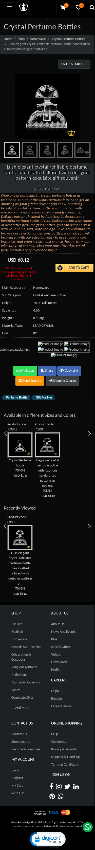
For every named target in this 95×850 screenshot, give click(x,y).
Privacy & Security (64, 749)
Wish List (17, 793)
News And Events (63, 632)
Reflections (19, 675)
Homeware (38, 39)
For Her (16, 624)
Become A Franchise (25, 749)
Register (57, 699)
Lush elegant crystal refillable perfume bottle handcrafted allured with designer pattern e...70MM (20, 573)
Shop (21, 39)
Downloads (59, 662)
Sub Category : (12, 295)
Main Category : (13, 288)
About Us (57, 624)
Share (48, 371)
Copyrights (58, 742)
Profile (55, 670)
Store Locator (21, 742)
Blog (54, 639)
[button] (47, 840)
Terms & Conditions (65, 765)
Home (8, 39)
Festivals (17, 632)
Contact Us (19, 734)
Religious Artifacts (24, 667)
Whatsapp (27, 371)
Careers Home (61, 706)
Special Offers (60, 647)
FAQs (54, 734)
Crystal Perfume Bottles (68, 39)
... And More (20, 708)
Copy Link (71, 371)
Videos (56, 655)
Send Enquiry (31, 381)
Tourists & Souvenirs (25, 682)
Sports (15, 690)
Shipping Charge (64, 381)
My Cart (17, 786)
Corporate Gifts (22, 698)
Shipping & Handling (65, 757)
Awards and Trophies (26, 647)
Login (55, 691)
